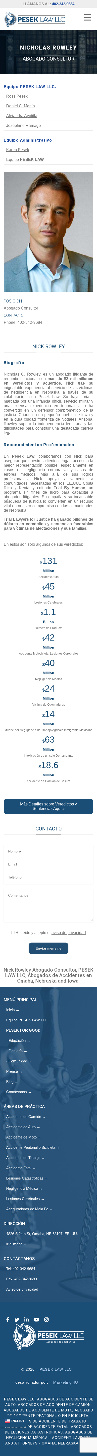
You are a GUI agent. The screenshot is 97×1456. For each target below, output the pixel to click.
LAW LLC (56, 1369)
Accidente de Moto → (23, 1137)
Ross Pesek (17, 96)
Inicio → (12, 1010)
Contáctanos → (19, 1092)
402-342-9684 (63, 4)
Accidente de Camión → (26, 1116)
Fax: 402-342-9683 (21, 1279)
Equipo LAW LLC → (29, 1020)
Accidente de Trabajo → (25, 1157)
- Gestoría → (16, 1051)
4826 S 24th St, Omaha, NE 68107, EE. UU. (42, 1234)
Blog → (12, 1081)
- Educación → (18, 1040)
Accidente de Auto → (23, 1127)
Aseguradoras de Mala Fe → (29, 1209)
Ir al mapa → (16, 1244)
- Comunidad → (19, 1061)
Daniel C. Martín (20, 106)
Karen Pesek (17, 150)
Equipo (25, 159)
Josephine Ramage (23, 125)
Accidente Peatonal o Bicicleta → (33, 1147)
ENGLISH (17, 1421)
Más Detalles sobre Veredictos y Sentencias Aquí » (48, 806)
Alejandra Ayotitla (21, 116)
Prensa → (14, 1071)
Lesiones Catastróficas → (27, 1178)
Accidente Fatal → (21, 1168)
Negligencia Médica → (24, 1188)
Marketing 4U (65, 1382)
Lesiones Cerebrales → (25, 1199)
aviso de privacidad (68, 933)
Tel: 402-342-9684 (20, 1269)
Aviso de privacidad (22, 1289)
